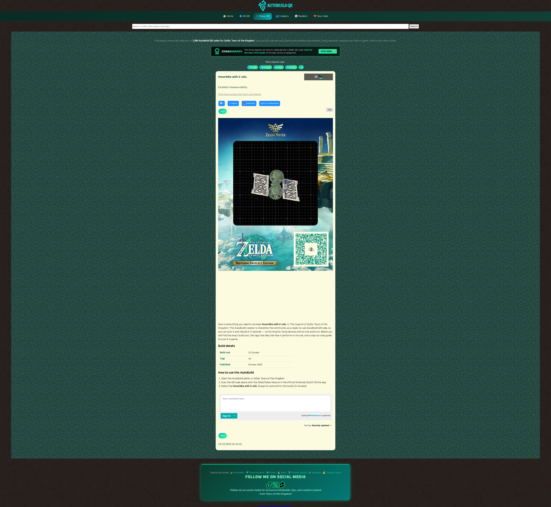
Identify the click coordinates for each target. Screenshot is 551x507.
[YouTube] (282, 487)
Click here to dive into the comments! (239, 94)
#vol (223, 111)
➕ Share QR (262, 16)
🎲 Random (301, 16)
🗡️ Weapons (315, 473)
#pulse (278, 67)
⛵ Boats (282, 473)
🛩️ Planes (271, 473)
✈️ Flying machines (255, 473)
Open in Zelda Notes (270, 103)
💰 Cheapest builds (332, 473)
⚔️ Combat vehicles (297, 473)
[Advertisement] (275, 297)
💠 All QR (244, 16)
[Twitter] (276, 487)
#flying (252, 67)
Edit (329, 110)
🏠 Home (228, 16)
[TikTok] (269, 487)
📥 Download (249, 103)
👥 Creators (282, 16)
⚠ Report (233, 103)
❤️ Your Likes (321, 16)
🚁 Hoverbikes (237, 473)
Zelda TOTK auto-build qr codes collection (275, 506)
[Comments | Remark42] (275, 411)
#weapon (265, 67)
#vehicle (291, 67)
